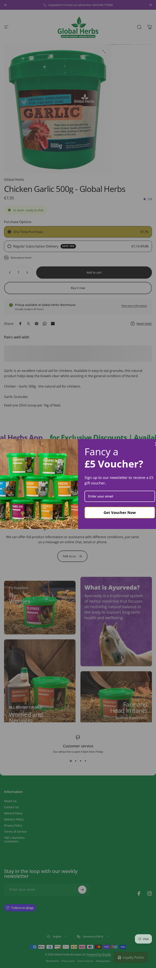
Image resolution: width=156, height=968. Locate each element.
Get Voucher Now (120, 512)
